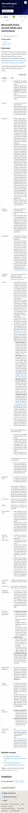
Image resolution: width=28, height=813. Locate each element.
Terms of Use (20, 808)
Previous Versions (14, 804)
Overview (4, 42)
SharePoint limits (19, 354)
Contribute (4, 806)
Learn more (15, 770)
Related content (6, 44)
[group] (14, 413)
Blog (22, 804)
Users (6, 20)
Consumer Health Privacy (7, 808)
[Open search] (20, 16)
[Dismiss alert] (25, 2)
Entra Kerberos (24, 319)
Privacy (10, 806)
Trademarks (4, 811)
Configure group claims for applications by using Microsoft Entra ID (15, 758)
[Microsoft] (14, 17)
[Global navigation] (1, 16)
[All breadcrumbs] (2, 20)
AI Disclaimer (4, 804)
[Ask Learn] (22, 20)
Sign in (25, 17)
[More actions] (25, 20)
